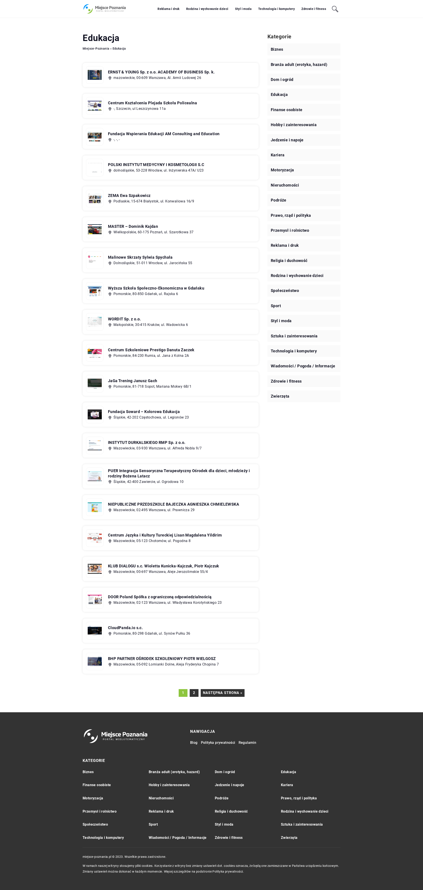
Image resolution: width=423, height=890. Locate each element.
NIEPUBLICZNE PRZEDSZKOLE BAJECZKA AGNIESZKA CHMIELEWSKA (173, 504)
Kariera (278, 155)
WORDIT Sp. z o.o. (124, 319)
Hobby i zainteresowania (294, 124)
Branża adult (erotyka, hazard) (299, 64)
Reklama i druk (169, 9)
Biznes (277, 49)
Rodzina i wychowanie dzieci (207, 9)
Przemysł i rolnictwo (290, 230)
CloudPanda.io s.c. (125, 627)
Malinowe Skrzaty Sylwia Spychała (140, 257)
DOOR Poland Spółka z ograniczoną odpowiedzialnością (160, 597)
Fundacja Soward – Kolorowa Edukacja (144, 411)
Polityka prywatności (218, 742)
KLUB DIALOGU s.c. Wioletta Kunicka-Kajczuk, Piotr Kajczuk (163, 566)
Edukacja (279, 94)
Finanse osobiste (286, 109)
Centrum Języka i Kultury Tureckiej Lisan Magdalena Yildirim (165, 535)
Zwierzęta (280, 396)
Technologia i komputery (276, 9)
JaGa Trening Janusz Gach (132, 380)
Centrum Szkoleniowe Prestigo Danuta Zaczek (151, 350)
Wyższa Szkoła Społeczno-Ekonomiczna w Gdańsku (156, 288)
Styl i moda (243, 9)
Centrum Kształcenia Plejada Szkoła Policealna (152, 103)
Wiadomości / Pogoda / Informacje (303, 366)
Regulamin (247, 742)
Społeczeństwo (285, 290)
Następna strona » (222, 693)
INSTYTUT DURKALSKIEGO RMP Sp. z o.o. (146, 442)
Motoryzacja (282, 170)
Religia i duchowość (289, 260)
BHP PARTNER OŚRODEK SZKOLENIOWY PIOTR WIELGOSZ (162, 658)
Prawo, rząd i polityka (291, 215)
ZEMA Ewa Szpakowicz (129, 195)
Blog (194, 742)
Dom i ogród (282, 79)
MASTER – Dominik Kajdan (133, 226)
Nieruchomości (285, 185)
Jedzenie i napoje (287, 140)
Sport (276, 305)
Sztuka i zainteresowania (294, 336)
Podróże (278, 200)
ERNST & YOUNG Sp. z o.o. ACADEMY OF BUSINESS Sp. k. (161, 72)
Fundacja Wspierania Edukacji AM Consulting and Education (163, 133)
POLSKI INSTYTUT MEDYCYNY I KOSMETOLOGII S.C (156, 164)
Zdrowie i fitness (313, 9)
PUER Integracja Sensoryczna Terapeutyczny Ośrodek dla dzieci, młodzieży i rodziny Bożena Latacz (179, 473)
